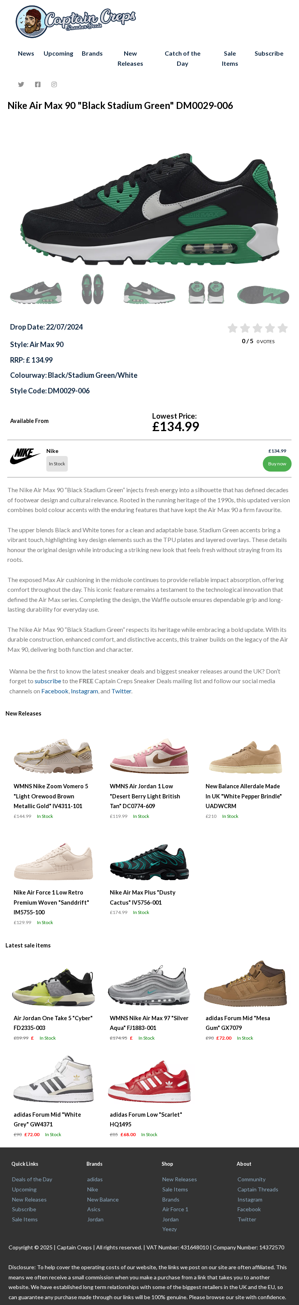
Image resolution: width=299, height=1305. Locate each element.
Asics (93, 1209)
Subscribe (269, 53)
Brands (92, 53)
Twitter (121, 691)
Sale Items (230, 58)
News (26, 53)
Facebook (55, 691)
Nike (92, 1189)
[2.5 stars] (257, 328)
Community (251, 1179)
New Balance (103, 1199)
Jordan (95, 1219)
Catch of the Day (183, 58)
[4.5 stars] (282, 328)
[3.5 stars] (269, 328)
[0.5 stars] (231, 328)
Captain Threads (257, 1189)
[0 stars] (225, 328)
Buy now (277, 464)
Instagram (84, 691)
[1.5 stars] (244, 328)
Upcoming (58, 53)
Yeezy (169, 1229)
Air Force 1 (175, 1209)
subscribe (48, 680)
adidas (95, 1179)
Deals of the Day (32, 1179)
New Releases (130, 58)
